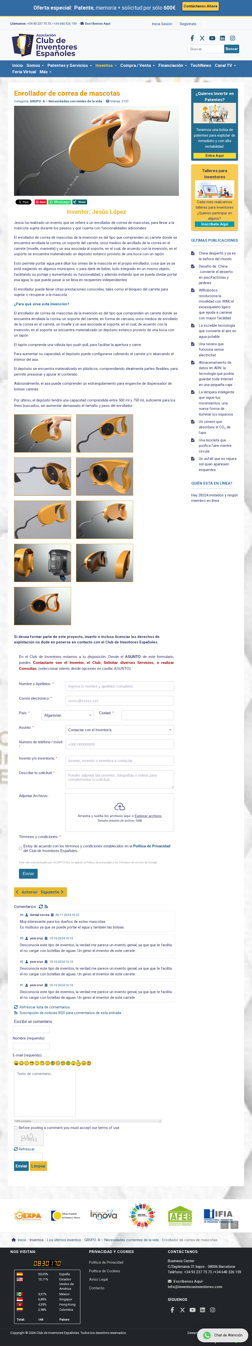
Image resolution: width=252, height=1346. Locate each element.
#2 (21, 962)
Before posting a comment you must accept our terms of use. (69, 1128)
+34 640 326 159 (65, 23)
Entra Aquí (214, 155)
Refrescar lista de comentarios (44, 1007)
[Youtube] (212, 38)
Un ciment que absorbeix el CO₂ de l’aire (215, 427)
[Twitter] (202, 38)
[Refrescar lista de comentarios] (42, 906)
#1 (21, 985)
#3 (21, 938)
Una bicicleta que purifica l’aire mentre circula (215, 446)
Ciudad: (106, 713)
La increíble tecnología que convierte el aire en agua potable (217, 331)
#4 (21, 915)
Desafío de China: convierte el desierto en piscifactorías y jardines (216, 274)
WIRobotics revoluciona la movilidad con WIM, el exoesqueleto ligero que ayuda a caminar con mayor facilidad (216, 304)
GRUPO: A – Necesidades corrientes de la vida (66, 101)
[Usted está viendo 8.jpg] (104, 563)
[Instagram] (232, 38)
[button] (35, 65)
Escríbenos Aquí (97, 23)
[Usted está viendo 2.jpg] (104, 433)
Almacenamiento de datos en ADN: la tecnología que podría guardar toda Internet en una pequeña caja (216, 373)
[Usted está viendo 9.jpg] (42, 606)
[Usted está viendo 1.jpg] (42, 433)
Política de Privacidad (151, 846)
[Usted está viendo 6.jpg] (104, 520)
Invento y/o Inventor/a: (38, 758)
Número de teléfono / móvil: (41, 744)
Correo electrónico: (35, 698)
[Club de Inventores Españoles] (44, 45)
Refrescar (27, 1149)
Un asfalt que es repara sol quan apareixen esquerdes (217, 464)
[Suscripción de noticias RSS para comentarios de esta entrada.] (47, 906)
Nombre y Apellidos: (36, 684)
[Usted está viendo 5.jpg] (42, 520)
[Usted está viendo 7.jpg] (42, 563)
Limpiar (38, 1166)
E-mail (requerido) (27, 1055)
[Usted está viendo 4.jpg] (104, 476)
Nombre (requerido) (29, 1038)
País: (24, 713)
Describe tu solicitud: (37, 773)
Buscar (232, 49)
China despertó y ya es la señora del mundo (217, 256)
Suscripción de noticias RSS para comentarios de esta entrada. (70, 1013)
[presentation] (224, 1225)
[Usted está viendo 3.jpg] (42, 476)
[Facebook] (192, 38)
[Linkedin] (222, 38)
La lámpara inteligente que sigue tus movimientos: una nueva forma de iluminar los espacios (216, 403)
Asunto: (26, 727)
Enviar (22, 1166)
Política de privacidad (99, 862)
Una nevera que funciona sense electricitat (211, 349)
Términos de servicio (131, 862)
